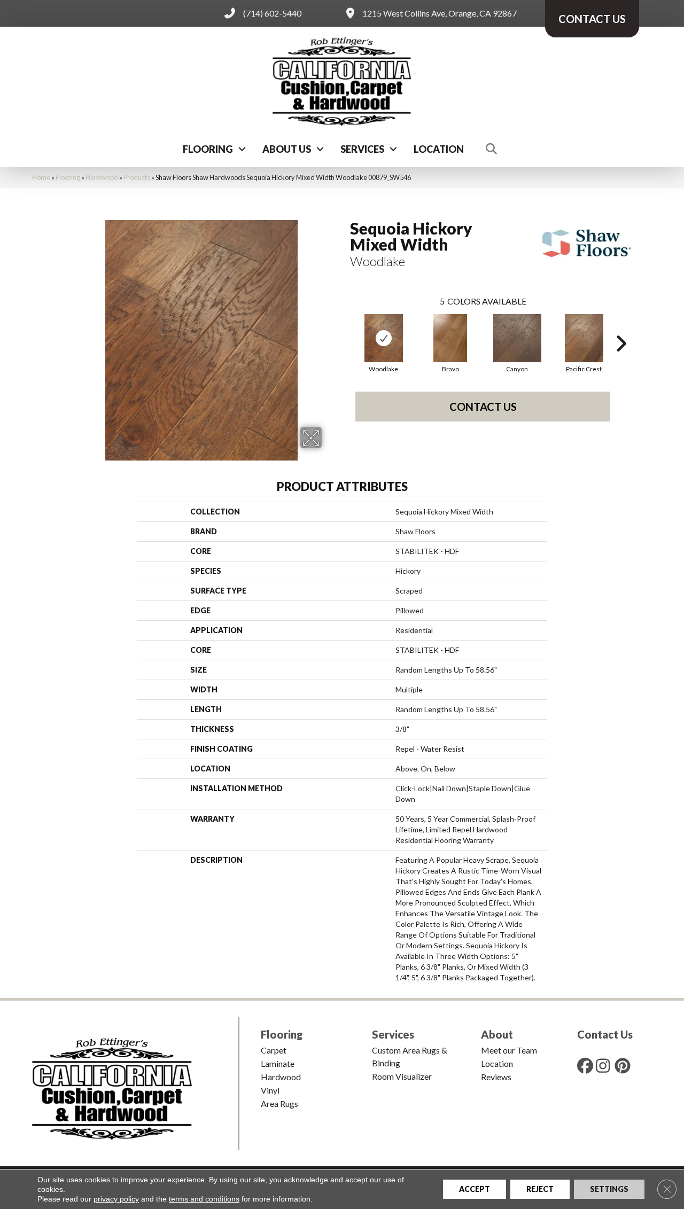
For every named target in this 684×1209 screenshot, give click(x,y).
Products (136, 177)
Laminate (277, 1063)
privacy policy (116, 1199)
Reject (540, 1189)
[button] (242, 149)
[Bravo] (450, 338)
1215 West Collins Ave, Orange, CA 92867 (439, 13)
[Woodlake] (384, 338)
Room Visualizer (402, 1076)
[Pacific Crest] (584, 338)
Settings (609, 1189)
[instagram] (606, 1065)
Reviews (496, 1077)
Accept (474, 1189)
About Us (286, 149)
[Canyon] (517, 338)
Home (41, 177)
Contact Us (483, 406)
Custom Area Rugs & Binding (409, 1056)
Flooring (208, 149)
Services (362, 149)
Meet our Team (509, 1050)
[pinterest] (625, 1065)
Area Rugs (279, 1103)
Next (621, 327)
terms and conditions (204, 1199)
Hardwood (102, 177)
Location (439, 149)
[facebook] (587, 1065)
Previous (345, 327)
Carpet (273, 1050)
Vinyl (270, 1090)
